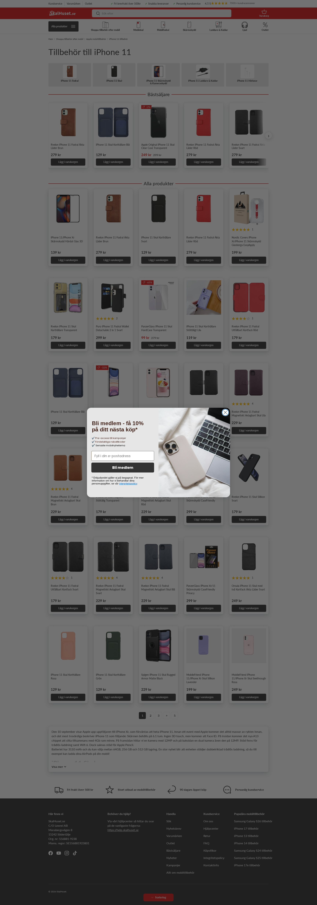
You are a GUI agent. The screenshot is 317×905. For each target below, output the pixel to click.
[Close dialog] (225, 412)
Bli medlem (122, 467)
